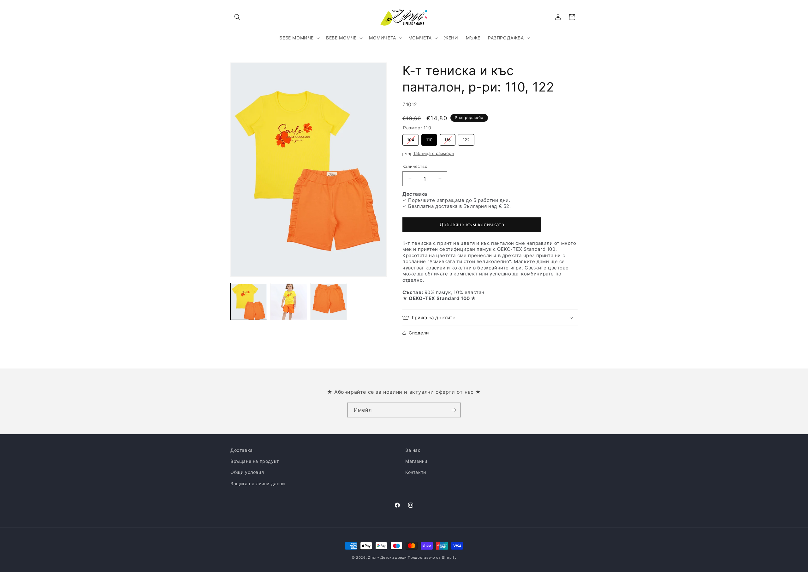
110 (429, 138)
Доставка (241, 450)
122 (466, 138)
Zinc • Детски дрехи (387, 557)
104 (411, 138)
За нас (413, 450)
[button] (237, 17)
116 (447, 138)
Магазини (416, 461)
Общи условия (247, 472)
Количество (414, 166)
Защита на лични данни (257, 483)
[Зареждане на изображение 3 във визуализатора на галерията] (328, 301)
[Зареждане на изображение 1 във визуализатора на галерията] (248, 301)
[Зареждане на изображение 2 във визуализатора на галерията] (288, 301)
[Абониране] (453, 410)
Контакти (415, 472)
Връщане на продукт (254, 461)
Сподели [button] (419, 332)
